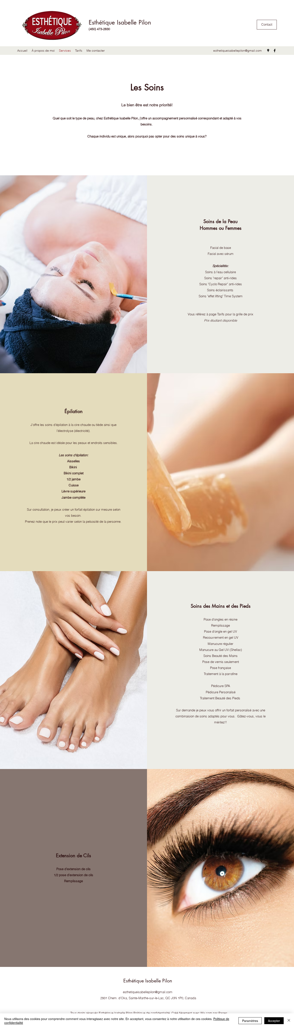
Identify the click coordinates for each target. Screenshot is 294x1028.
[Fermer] (288, 1021)
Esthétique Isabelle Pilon (120, 22)
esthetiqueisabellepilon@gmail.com (237, 50)
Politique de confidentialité (151, 1013)
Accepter (274, 1021)
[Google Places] (268, 50)
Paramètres (250, 1021)
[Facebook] (274, 50)
